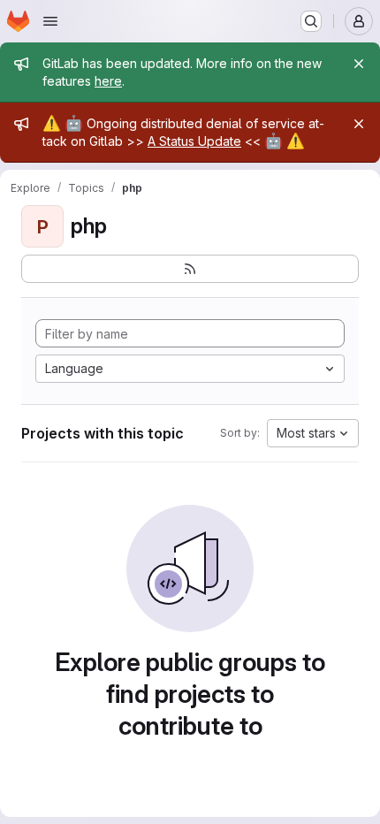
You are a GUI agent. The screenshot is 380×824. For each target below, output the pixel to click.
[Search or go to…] (311, 21)
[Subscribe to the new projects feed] (190, 269)
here (108, 80)
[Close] (358, 63)
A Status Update (194, 141)
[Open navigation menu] (50, 21)
